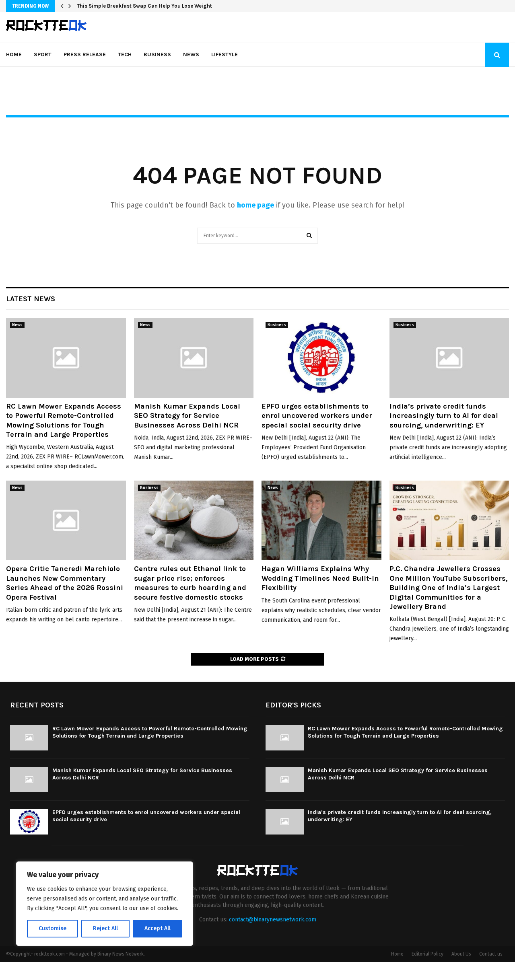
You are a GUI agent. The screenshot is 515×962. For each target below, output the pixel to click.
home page (255, 205)
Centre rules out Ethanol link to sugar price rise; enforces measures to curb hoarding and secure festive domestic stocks (190, 582)
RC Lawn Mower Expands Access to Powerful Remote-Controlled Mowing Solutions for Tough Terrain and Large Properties (63, 420)
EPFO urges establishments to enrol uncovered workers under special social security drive (317, 416)
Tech (125, 54)
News (191, 54)
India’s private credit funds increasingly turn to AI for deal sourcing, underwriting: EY (443, 416)
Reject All (105, 928)
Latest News (30, 298)
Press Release (85, 54)
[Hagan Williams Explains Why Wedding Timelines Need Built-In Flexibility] (321, 520)
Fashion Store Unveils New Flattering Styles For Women (146, 6)
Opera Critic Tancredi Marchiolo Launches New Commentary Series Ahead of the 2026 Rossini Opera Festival (64, 582)
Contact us (491, 954)
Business (157, 54)
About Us (461, 954)
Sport (43, 54)
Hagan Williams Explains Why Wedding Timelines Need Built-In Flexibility (320, 578)
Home (14, 54)
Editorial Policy (427, 954)
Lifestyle (224, 54)
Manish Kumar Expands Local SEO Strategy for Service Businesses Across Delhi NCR (187, 416)
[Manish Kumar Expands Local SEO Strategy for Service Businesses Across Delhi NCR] (194, 357)
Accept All (157, 928)
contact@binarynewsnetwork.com (272, 919)
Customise (52, 928)
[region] (104, 903)
